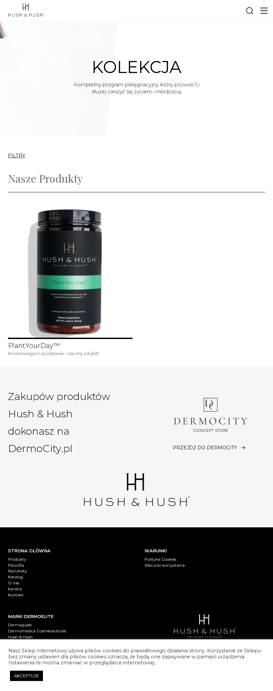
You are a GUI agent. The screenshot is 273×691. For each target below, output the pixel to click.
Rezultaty (17, 570)
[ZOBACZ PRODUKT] (70, 272)
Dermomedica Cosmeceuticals (37, 630)
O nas (13, 582)
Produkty (17, 559)
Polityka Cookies (160, 559)
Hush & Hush (20, 636)
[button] (264, 10)
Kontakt (16, 594)
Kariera (15, 588)
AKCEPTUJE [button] (26, 675)
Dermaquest (20, 624)
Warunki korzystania (164, 565)
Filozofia (16, 565)
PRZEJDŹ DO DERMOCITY (205, 447)
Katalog (15, 576)
